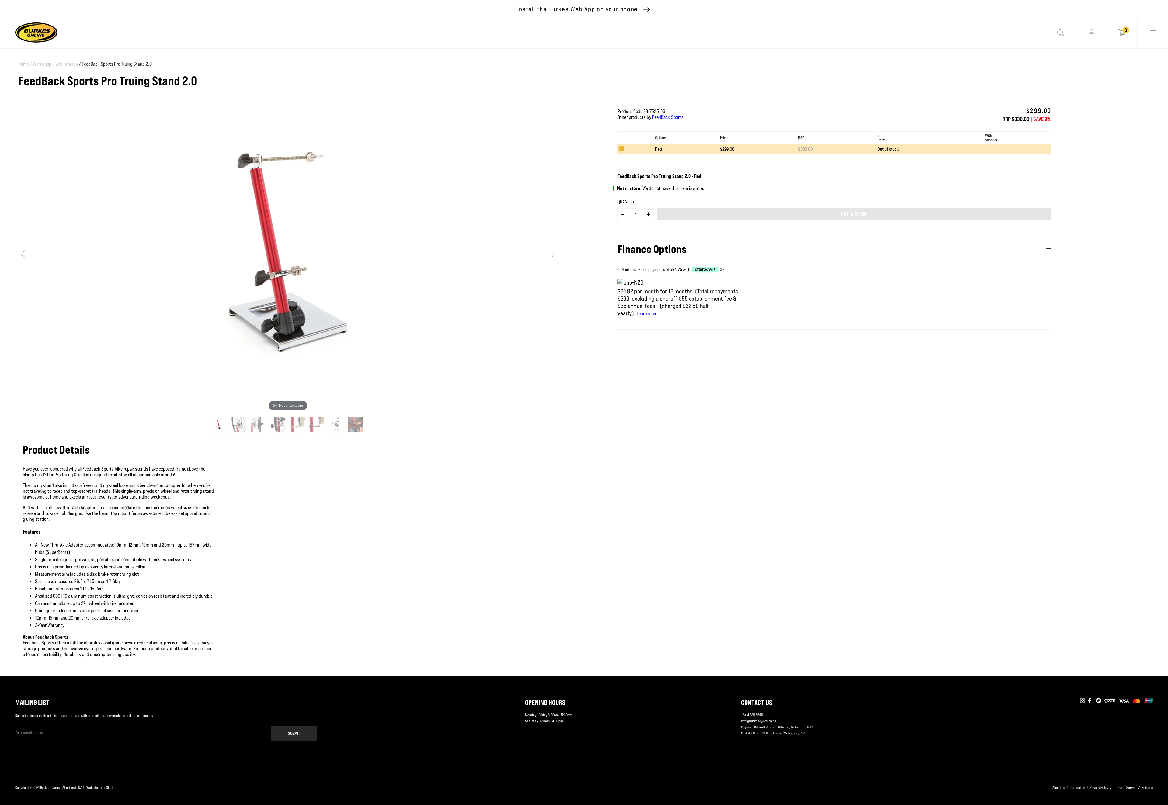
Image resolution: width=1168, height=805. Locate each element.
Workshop (43, 64)
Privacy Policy (1099, 787)
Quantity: (626, 201)
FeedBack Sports (667, 117)
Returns (1147, 787)
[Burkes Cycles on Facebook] (1090, 701)
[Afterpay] (1098, 701)
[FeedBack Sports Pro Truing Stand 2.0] (220, 424)
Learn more (647, 313)
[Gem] (1109, 701)
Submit (294, 733)
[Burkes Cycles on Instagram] (1082, 701)
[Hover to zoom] (287, 257)
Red (658, 149)
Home (25, 64)
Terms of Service (1125, 787)
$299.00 (727, 149)
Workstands (66, 64)
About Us (1058, 787)
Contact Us (1077, 787)
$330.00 (805, 149)
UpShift (108, 787)
